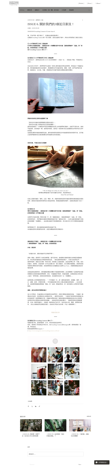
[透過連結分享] (39, 406)
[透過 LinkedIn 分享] (35, 406)
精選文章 (29, 10)
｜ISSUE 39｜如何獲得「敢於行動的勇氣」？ (55, 435)
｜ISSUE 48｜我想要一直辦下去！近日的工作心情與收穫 (31, 435)
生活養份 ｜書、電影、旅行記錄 (50, 10)
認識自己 (37, 10)
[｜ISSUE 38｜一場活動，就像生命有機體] (80, 425)
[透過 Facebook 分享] (28, 406)
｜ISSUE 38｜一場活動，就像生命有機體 (80, 435)
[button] (89, 10)
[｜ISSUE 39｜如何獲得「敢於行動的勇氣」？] (55, 425)
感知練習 (71, 10)
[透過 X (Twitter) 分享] (32, 406)
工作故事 (64, 10)
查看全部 (89, 416)
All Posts (22, 10)
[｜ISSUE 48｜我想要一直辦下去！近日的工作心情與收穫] (31, 425)
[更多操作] (82, 20)
